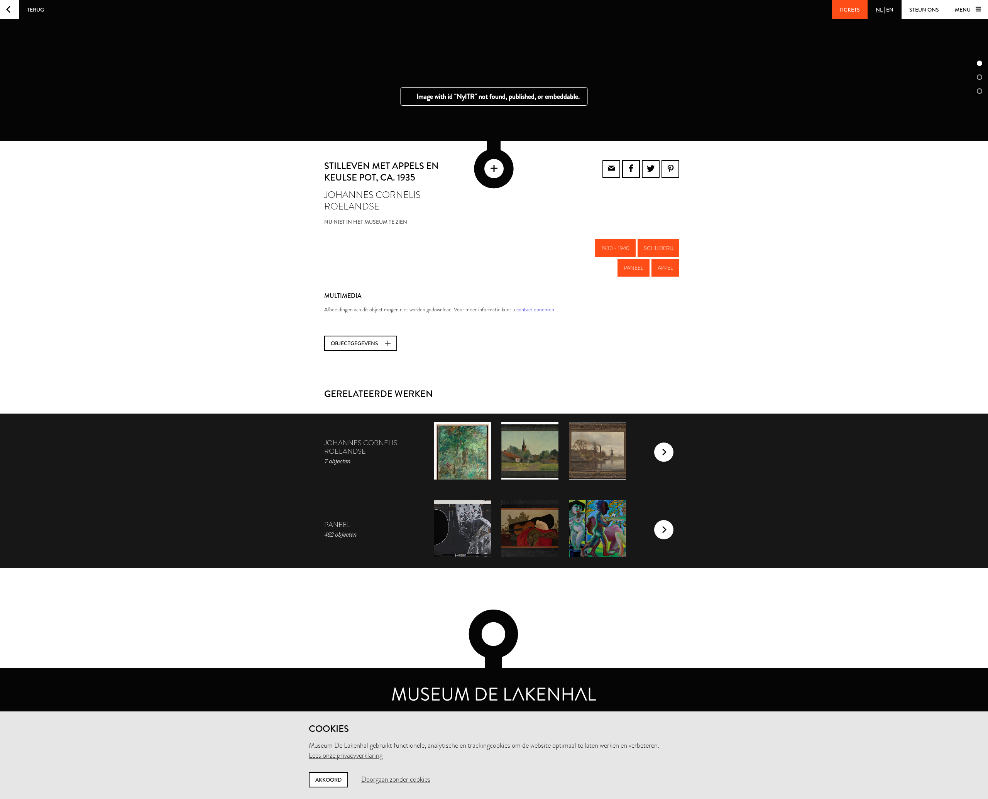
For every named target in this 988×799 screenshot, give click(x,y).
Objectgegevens (355, 343)
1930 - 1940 (615, 248)
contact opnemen (535, 309)
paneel (633, 268)
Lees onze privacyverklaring (345, 755)
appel (665, 268)
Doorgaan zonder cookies (395, 779)
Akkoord (328, 780)
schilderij (658, 248)
